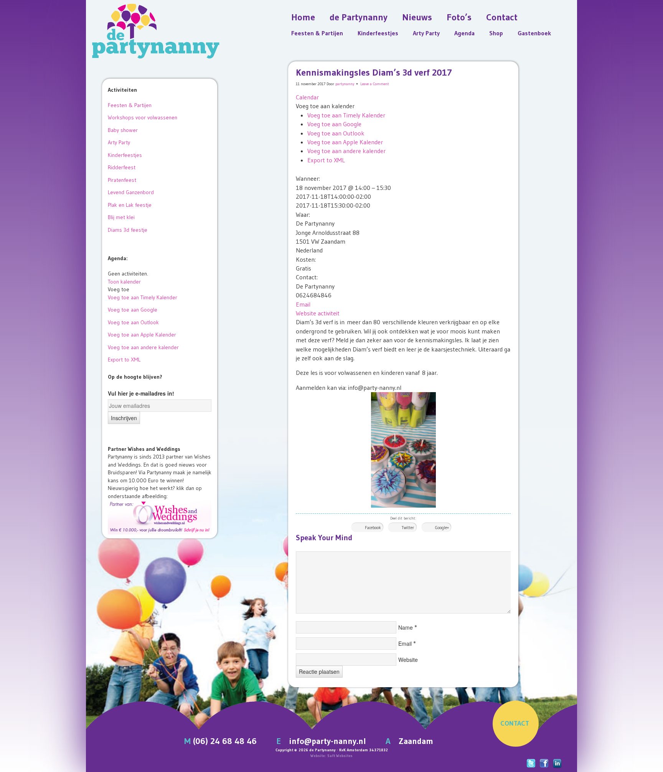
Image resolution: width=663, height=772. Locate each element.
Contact (502, 17)
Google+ (442, 527)
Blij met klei (121, 217)
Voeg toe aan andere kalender (346, 151)
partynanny (344, 83)
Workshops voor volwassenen (142, 117)
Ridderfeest (121, 167)
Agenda (464, 33)
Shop (496, 33)
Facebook (373, 527)
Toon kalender (124, 281)
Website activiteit (318, 313)
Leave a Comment (374, 83)
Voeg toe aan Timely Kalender (346, 115)
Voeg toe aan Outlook (335, 133)
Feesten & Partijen (317, 33)
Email (303, 304)
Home (303, 17)
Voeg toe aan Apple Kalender (345, 142)
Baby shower (123, 130)
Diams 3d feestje (127, 229)
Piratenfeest (122, 180)
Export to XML (326, 160)
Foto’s (459, 17)
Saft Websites (340, 755)
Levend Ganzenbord (131, 192)
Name (405, 627)
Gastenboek (534, 33)
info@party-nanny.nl (327, 741)
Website (408, 659)
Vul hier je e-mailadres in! (141, 393)
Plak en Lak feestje (130, 204)
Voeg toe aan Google (334, 124)
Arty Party (426, 33)
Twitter (408, 527)
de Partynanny (359, 17)
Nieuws (417, 17)
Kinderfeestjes (378, 33)
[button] (325, 106)
